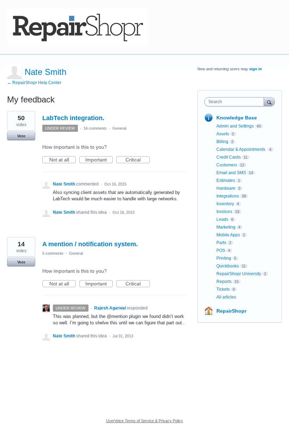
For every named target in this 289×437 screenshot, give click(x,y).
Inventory (225, 203)
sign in (255, 69)
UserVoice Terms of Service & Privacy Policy (144, 421)
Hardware (225, 188)
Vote (21, 136)
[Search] (269, 101)
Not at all (62, 160)
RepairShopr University (238, 273)
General (119, 128)
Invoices (224, 211)
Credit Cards (228, 157)
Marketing (225, 227)
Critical (137, 160)
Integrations (227, 196)
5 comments (52, 253)
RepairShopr (231, 311)
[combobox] (236, 101)
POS (220, 250)
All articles (226, 297)
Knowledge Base (236, 117)
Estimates (225, 180)
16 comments (95, 128)
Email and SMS (231, 172)
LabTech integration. (73, 118)
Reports (224, 281)
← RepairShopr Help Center (34, 82)
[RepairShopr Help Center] (77, 27)
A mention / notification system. (90, 244)
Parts (221, 242)
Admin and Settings (235, 126)
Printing (223, 258)
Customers (226, 165)
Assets (222, 133)
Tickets (223, 289)
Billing (222, 141)
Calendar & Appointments (241, 149)
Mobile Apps (228, 234)
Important (99, 160)
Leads (222, 219)
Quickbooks (227, 266)
